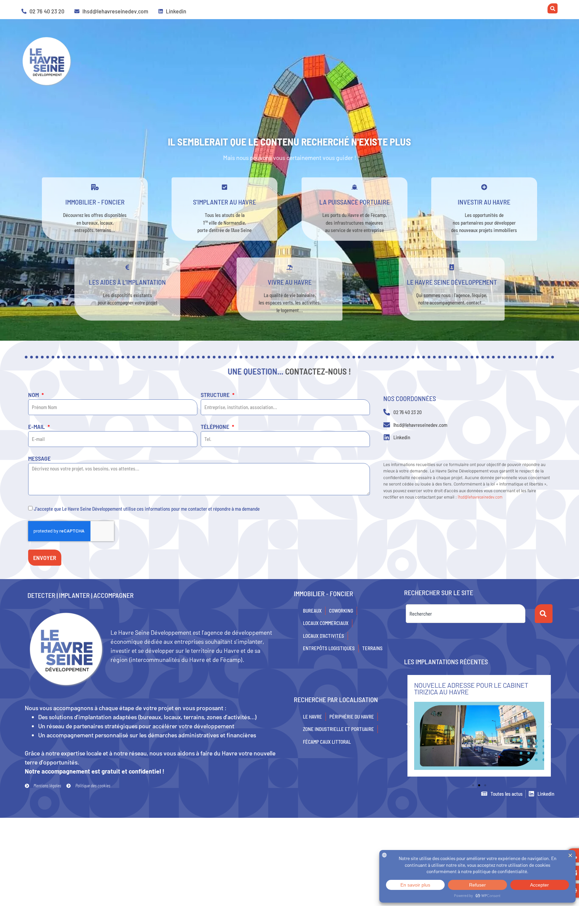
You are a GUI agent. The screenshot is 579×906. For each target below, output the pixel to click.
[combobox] (465, 613)
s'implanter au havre (224, 202)
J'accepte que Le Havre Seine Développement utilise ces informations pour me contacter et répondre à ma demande (147, 509)
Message (39, 458)
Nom (34, 395)
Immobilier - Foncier (95, 202)
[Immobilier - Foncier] (95, 187)
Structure (216, 395)
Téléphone (216, 426)
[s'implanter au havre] (224, 187)
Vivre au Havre (290, 282)
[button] (408, 724)
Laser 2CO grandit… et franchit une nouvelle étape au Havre (472, 688)
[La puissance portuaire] (354, 187)
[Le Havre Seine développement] (452, 267)
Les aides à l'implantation (127, 282)
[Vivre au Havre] (289, 267)
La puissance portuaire (354, 202)
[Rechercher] (544, 613)
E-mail (37, 426)
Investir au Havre (484, 202)
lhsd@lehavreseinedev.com (480, 497)
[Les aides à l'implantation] (127, 267)
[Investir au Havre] (484, 187)
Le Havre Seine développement (452, 282)
